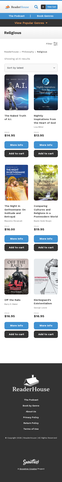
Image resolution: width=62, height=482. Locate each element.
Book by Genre (31, 405)
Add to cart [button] (16, 153)
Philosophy (28, 51)
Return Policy (31, 423)
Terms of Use (31, 429)
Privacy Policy (31, 417)
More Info (16, 144)
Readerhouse (11, 51)
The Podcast (17, 15)
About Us (31, 411)
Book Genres (45, 15)
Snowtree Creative (28, 469)
